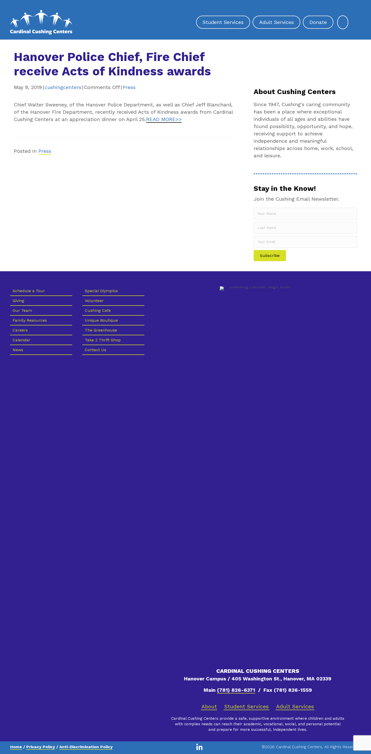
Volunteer (94, 300)
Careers (20, 330)
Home (16, 746)
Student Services (246, 706)
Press (129, 87)
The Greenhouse (101, 330)
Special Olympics (101, 290)
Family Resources (30, 320)
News (18, 349)
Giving (18, 300)
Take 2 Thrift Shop (103, 340)
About (209, 706)
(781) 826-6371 (236, 690)
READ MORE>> (164, 119)
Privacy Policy (40, 746)
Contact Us (95, 349)
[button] (270, 255)
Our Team (22, 310)
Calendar (21, 340)
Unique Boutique (101, 320)
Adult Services (295, 706)
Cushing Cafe (98, 310)
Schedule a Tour (29, 290)
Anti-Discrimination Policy (86, 746)
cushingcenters (63, 87)
